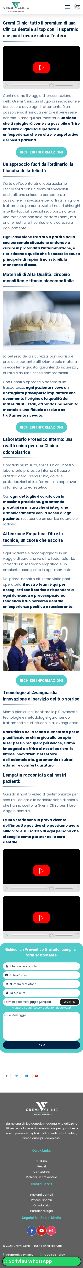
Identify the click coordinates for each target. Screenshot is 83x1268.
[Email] (36, 1075)
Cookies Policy (54, 1255)
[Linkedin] (26, 1075)
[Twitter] (16, 1075)
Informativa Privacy (19, 1255)
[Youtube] (41, 1231)
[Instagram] (51, 1231)
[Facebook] (7, 1075)
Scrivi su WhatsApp (30, 1261)
